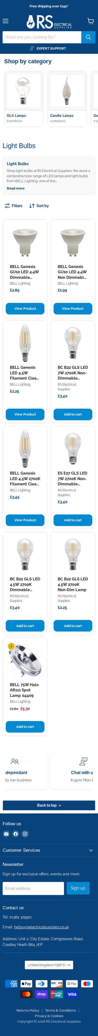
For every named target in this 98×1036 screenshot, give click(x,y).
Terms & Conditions (60, 1010)
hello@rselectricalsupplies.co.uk (41, 927)
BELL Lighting (20, 283)
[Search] (88, 37)
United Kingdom (46, 965)
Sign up (78, 888)
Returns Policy (27, 1010)
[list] (51, 99)
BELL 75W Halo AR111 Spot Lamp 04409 (24, 690)
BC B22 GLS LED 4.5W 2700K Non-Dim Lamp (73, 584)
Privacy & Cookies (49, 1016)
